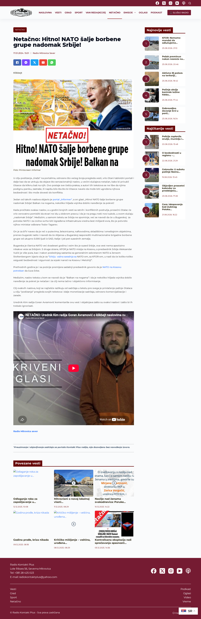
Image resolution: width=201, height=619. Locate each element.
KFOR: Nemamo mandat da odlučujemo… (171, 40)
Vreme (187, 601)
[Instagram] (170, 3)
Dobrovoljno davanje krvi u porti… (170, 111)
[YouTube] (177, 3)
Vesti (13, 589)
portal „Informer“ (62, 199)
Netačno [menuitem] (114, 12)
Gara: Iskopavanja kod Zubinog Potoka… (172, 207)
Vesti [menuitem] (58, 12)
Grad (13, 593)
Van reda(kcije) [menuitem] (96, 12)
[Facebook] (157, 3)
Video (187, 597)
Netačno (20, 30)
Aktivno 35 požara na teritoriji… (172, 74)
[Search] (190, 3)
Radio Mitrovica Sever (44, 53)
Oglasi (187, 593)
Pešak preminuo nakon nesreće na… (173, 57)
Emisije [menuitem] (128, 12)
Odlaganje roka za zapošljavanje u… (25, 500)
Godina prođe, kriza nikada (31, 539)
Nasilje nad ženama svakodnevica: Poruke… (110, 500)
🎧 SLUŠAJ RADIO (179, 12)
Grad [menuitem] (68, 12)
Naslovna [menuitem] (45, 12)
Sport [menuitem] (79, 12)
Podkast (186, 589)
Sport (13, 597)
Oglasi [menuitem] (143, 12)
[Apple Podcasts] (183, 3)
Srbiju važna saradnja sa (63, 256)
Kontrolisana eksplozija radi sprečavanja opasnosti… (113, 541)
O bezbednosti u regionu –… (171, 154)
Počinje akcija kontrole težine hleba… (171, 92)
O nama (177, 612)
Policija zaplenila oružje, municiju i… (173, 137)
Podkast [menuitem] (156, 12)
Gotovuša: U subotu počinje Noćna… (173, 170)
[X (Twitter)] (164, 3)
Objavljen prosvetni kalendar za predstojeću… (173, 188)
